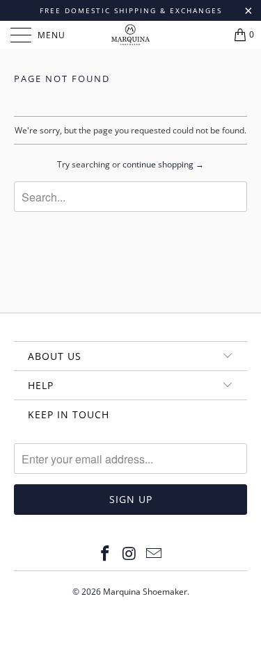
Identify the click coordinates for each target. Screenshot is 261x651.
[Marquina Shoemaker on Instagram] (130, 553)
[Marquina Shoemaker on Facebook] (105, 553)
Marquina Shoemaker (145, 592)
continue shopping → (163, 164)
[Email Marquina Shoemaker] (153, 553)
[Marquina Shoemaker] (130, 35)
